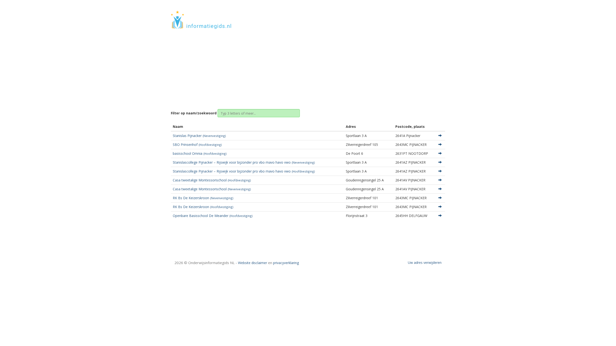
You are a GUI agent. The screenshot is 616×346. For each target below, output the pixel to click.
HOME (413, 15)
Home (277, 65)
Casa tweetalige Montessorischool (212, 180)
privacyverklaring (286, 262)
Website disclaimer (252, 262)
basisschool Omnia (200, 153)
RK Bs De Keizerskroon (203, 198)
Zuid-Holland (297, 65)
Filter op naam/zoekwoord (194, 113)
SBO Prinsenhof (197, 144)
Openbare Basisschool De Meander (213, 215)
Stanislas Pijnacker (199, 135)
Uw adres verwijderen (425, 262)
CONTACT (432, 15)
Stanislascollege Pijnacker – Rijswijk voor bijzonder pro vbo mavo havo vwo (244, 162)
